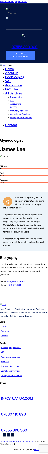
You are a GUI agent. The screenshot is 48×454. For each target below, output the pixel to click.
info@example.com (16, 281)
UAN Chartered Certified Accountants (17, 441)
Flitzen (37, 449)
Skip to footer (21, 1)
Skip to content (7, 1)
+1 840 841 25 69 (14, 284)
